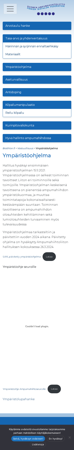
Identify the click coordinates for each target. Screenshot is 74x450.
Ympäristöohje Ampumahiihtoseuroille (24, 389)
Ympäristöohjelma (18, 67)
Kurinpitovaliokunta (19, 125)
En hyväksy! (56, 438)
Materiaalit (12, 54)
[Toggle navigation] (10, 9)
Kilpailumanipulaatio (20, 105)
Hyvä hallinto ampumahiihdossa (28, 138)
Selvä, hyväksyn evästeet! (28, 438)
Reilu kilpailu (14, 112)
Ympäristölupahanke (19, 399)
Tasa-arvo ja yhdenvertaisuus (26, 38)
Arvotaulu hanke (17, 25)
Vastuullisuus (25, 148)
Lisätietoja (38, 444)
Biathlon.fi (9, 148)
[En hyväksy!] (69, 437)
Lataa (49, 256)
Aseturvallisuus (16, 79)
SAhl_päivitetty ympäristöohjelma (22, 256)
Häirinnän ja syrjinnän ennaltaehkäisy (31, 46)
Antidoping (13, 92)
